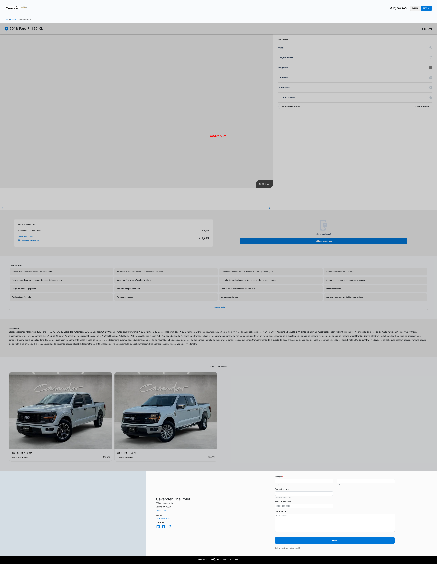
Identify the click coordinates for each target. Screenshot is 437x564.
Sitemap (235, 559)
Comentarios (280, 511)
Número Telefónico (283, 501)
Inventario (14, 20)
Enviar (335, 540)
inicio (6, 20)
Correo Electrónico (284, 489)
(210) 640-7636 (398, 8)
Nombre (279, 477)
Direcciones (161, 510)
